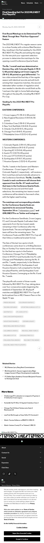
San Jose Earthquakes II (13, 316)
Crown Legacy (28, 321)
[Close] (40, 490)
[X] (15, 474)
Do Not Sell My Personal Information (15, 523)
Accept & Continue (22, 539)
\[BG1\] (16, 292)
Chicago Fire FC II (26, 335)
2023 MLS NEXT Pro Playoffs (15, 345)
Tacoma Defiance (10, 307)
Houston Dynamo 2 (11, 321)
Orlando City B (10, 335)
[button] (41, 3)
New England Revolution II (14, 326)
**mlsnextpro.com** (26, 210)
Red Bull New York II (30, 330)
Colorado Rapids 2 (26, 302)
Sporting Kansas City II (30, 307)
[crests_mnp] (3, 481)
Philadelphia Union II (12, 340)
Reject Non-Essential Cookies (22, 533)
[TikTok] (9, 474)
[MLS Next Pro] (5, 3)
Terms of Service (29, 509)
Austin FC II (8, 312)
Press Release (9, 302)
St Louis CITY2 (21, 312)
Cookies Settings (21, 527)
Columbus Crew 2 (11, 330)
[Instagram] (4, 474)
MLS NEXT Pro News (31, 340)
